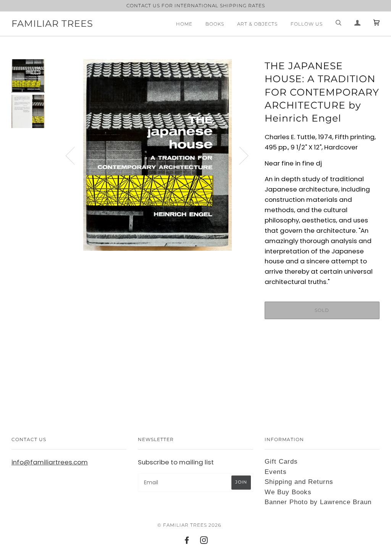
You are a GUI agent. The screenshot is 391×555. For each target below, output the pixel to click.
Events (276, 471)
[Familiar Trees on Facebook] (187, 541)
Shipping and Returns (299, 481)
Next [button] (239, 155)
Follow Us (307, 24)
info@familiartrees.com (49, 462)
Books (214, 24)
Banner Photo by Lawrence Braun (318, 502)
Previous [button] (75, 155)
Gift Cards (281, 461)
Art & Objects (257, 24)
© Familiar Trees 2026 (189, 525)
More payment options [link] (321, 351)
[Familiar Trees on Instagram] (204, 541)
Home (184, 24)
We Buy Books (288, 492)
